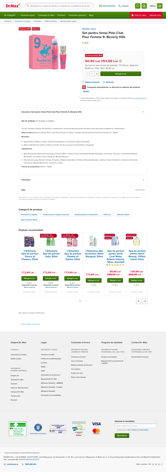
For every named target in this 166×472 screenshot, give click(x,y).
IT (161, 464)
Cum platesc (75, 369)
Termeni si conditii (47, 354)
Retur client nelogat (78, 377)
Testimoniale (15, 396)
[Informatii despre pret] (120, 61)
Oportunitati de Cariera (139, 357)
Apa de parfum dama (29, 220)
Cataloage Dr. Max (46, 15)
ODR (42, 371)
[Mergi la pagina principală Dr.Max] (13, 6)
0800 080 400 (30, 464)
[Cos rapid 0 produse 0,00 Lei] (159, 5)
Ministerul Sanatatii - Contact (51, 387)
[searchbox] (59, 6)
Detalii (86, 91)
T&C (128, 430)
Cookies (44, 363)
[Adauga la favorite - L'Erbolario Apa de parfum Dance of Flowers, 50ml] (37, 235)
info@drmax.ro (12, 464)
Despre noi (15, 375)
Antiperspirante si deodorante (86, 214)
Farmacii (61, 15)
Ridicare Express (29, 287)
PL (159, 464)
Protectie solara (28, 15)
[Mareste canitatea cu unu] (97, 74)
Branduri (14, 400)
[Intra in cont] (144, 5)
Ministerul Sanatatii (48, 391)
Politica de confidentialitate (51, 359)
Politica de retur (77, 373)
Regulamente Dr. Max (49, 379)
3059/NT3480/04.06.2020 (29, 459)
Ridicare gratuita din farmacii (81, 365)
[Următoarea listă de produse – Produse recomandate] (144, 301)
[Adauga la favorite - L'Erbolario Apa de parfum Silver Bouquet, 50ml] (102, 235)
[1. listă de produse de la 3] (80, 301)
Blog (91, 15)
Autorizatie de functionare (50, 375)
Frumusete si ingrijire (29, 214)
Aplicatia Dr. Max (17, 380)
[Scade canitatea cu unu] (87, 74)
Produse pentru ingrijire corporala (56, 214)
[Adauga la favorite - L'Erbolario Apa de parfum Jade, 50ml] (59, 235)
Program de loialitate (109, 357)
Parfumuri (107, 214)
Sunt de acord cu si (133, 430)
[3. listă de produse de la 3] (86, 301)
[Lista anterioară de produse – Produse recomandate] (138, 301)
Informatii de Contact (18, 354)
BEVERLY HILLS (89, 29)
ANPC (43, 367)
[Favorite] (137, 5)
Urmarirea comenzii (77, 15)
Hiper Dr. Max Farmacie (19, 388)
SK (156, 464)
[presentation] (29, 241)
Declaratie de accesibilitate (51, 395)
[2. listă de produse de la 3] (83, 301)
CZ (153, 464)
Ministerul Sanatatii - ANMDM (52, 383)
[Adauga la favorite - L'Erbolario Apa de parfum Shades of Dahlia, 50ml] (80, 235)
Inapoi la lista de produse (30, 324)
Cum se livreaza (77, 361)
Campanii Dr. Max (17, 392)
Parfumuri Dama (123, 214)
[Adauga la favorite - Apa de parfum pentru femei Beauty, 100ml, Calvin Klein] (145, 235)
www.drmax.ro (139, 98)
